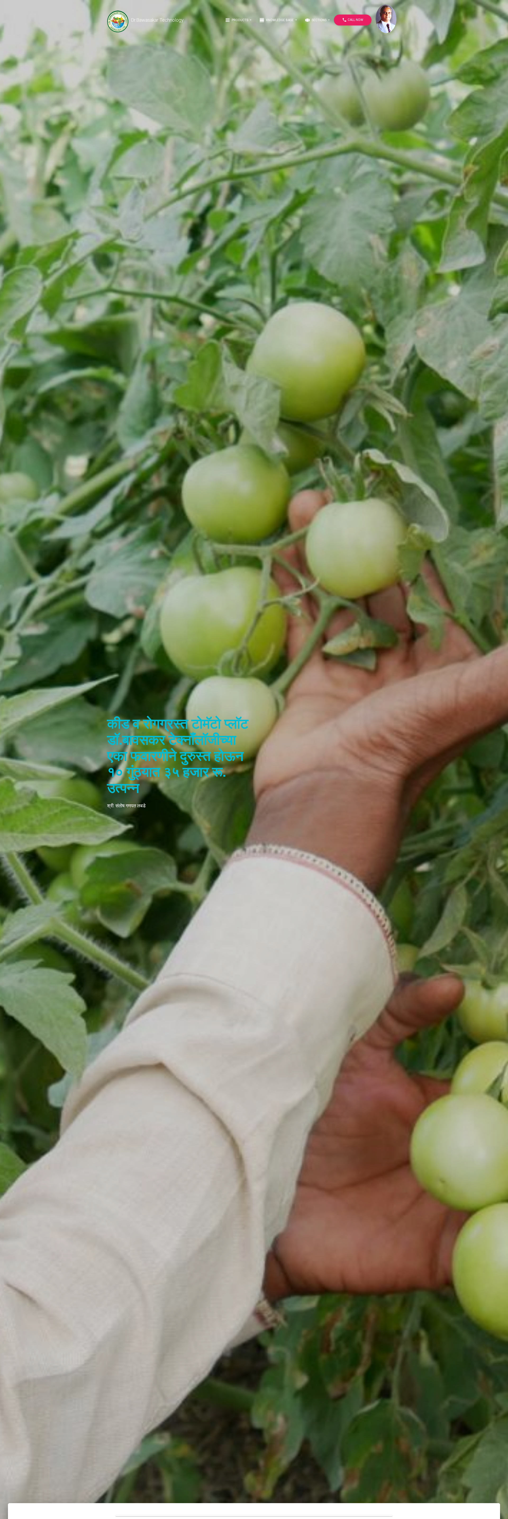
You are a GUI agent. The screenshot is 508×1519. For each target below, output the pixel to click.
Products (237, 20)
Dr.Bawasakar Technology (157, 20)
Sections (316, 20)
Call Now (352, 19)
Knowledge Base (276, 20)
